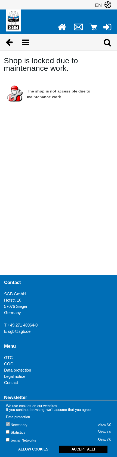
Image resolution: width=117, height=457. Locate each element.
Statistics (18, 432)
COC (8, 364)
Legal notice (14, 376)
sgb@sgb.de (19, 331)
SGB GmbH (15, 294)
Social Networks (23, 440)
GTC (8, 357)
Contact (11, 382)
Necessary (19, 425)
